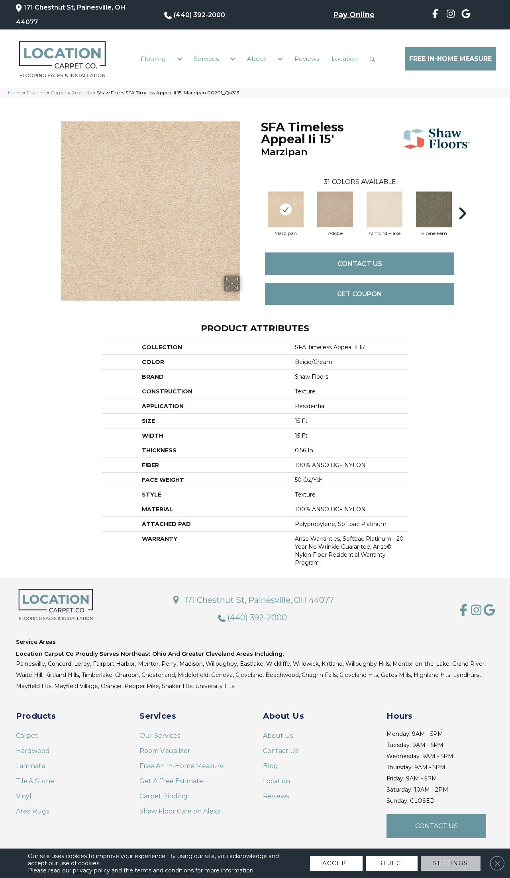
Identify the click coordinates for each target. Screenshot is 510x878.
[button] (374, 59)
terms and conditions (164, 870)
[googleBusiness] (466, 15)
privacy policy (91, 870)
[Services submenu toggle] (233, 59)
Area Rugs (32, 811)
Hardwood (33, 751)
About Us (278, 735)
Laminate (30, 766)
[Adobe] (335, 209)
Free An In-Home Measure (181, 766)
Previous (257, 201)
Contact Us (359, 264)
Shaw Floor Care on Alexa (180, 811)
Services (206, 59)
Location (345, 59)
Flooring (153, 59)
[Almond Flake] (384, 209)
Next (462, 201)
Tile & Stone (35, 781)
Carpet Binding (163, 796)
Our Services (159, 735)
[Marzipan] (286, 209)
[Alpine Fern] (434, 209)
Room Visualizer (164, 751)
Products (81, 93)
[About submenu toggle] (280, 59)
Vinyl (23, 796)
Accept (336, 863)
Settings (450, 863)
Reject (391, 863)
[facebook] (435, 15)
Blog (270, 766)
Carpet (59, 93)
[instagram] (451, 15)
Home (15, 93)
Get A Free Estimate (171, 781)
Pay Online (354, 14)
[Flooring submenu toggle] (180, 59)
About (256, 59)
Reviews (306, 59)
